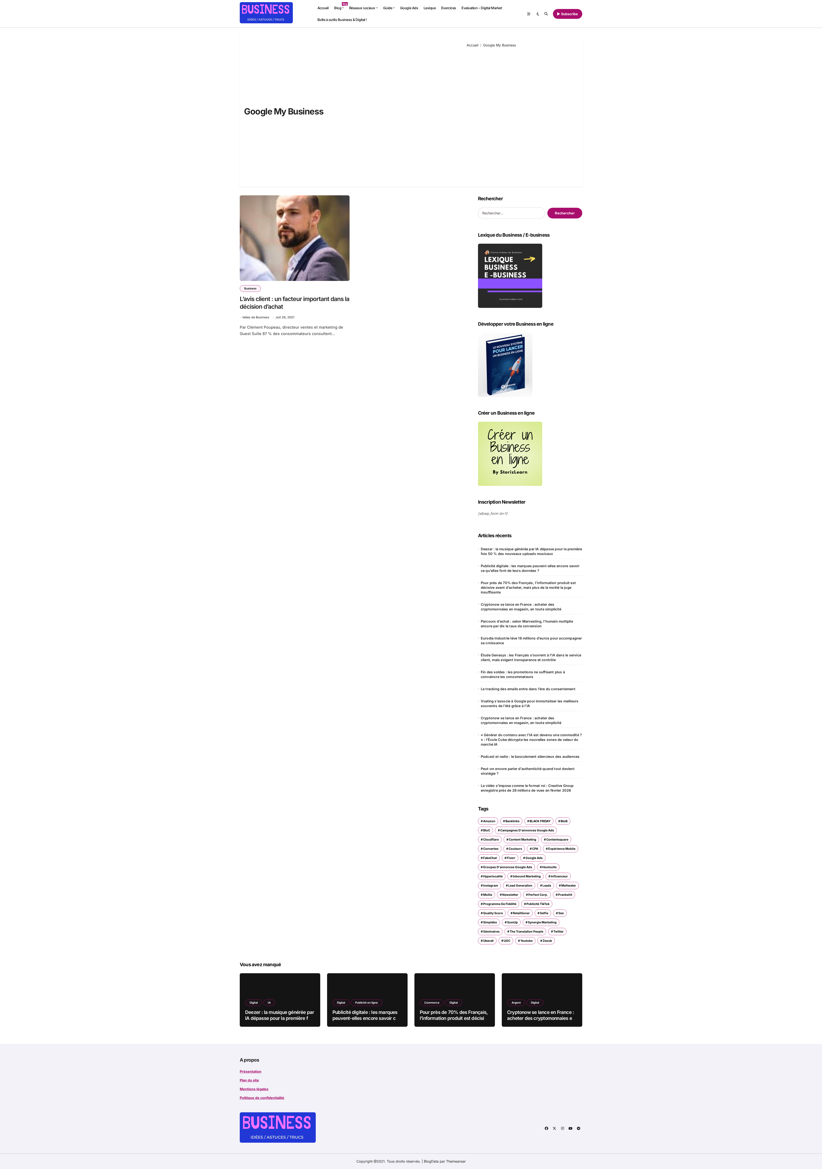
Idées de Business (256, 317)
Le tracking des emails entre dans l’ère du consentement (528, 689)
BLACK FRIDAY (540, 821)
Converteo (491, 848)
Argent (516, 1002)
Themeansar (456, 1161)
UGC (507, 940)
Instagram (490, 885)
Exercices (448, 8)
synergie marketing (542, 922)
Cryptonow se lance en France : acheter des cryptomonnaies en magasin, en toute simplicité (521, 606)
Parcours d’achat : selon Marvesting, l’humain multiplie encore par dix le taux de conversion (527, 623)
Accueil (323, 8)
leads (546, 885)
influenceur (559, 876)
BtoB (564, 821)
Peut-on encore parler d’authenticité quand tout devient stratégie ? (528, 771)
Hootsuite (549, 867)
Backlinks (512, 821)
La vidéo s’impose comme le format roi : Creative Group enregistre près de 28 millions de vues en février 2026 (527, 787)
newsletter (510, 894)
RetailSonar (521, 913)
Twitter (558, 931)
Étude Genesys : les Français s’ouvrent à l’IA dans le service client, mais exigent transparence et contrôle (531, 657)
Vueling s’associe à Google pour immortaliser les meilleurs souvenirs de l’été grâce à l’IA (530, 703)
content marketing (522, 839)
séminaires (491, 931)
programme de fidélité (499, 904)
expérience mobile (561, 848)
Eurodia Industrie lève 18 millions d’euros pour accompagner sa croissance (531, 640)
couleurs (515, 848)
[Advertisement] (521, 114)
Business (250, 288)
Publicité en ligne (366, 1002)
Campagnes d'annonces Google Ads (527, 830)
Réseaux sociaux (362, 8)
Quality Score (493, 913)
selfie (544, 913)
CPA (535, 848)
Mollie (487, 894)
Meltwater (568, 885)
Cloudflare (491, 839)
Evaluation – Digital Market (482, 8)
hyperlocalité (493, 876)
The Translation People (526, 931)
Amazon (489, 821)
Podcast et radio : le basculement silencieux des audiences (530, 756)
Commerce (431, 1002)
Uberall (488, 940)
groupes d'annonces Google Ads (507, 867)
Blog (340, 6)
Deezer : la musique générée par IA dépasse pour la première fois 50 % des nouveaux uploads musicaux (531, 551)
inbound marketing (527, 876)
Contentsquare (557, 839)
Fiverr (511, 858)
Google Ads (409, 8)
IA (269, 1002)
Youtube (526, 940)
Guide (387, 8)
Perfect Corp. (538, 894)
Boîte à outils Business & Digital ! (342, 20)
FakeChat (490, 858)
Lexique (430, 8)
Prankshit (565, 894)
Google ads (534, 858)
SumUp (512, 922)
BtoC (486, 830)
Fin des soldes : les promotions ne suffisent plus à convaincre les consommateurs (523, 674)
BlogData (431, 1161)
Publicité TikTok (537, 904)
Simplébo (490, 922)
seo (561, 913)
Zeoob (547, 940)
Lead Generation (520, 885)
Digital (254, 1002)
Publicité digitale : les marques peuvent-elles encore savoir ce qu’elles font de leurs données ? (530, 568)
